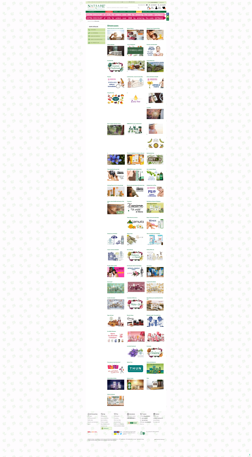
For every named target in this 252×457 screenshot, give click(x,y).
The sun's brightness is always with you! (135, 153)
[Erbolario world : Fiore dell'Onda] (155, 321)
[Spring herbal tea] (155, 159)
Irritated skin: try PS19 (151, 185)
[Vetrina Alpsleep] (115, 51)
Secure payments (104, 418)
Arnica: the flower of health (152, 76)
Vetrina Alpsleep (110, 44)
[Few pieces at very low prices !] (115, 368)
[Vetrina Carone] (135, 384)
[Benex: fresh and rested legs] (155, 224)
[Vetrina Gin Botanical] (155, 368)
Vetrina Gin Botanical (151, 362)
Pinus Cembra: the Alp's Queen (114, 123)
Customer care (104, 426)
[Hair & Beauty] (135, 256)
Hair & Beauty (130, 249)
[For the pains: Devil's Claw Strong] (135, 272)
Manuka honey (157, 11)
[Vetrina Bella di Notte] (115, 384)
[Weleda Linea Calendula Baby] (155, 35)
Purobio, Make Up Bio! (112, 265)
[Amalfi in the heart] (115, 304)
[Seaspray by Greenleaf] (115, 240)
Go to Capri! (109, 281)
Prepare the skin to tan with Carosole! (115, 28)
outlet (139, 11)
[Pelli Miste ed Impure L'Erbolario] (155, 208)
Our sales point (156, 422)
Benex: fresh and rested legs (153, 217)
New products (131, 11)
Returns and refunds (105, 424)
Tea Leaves (149, 265)
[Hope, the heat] (115, 321)
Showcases (122, 11)
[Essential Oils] (115, 67)
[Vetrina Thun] (135, 368)
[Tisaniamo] (135, 208)
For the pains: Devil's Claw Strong (134, 265)
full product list (141, 4)
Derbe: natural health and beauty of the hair (115, 201)
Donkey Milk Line (150, 249)
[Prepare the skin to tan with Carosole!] (115, 35)
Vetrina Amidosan (111, 394)
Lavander (149, 107)
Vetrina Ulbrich (130, 28)
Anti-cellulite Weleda (151, 169)
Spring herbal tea (150, 153)
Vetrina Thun (129, 362)
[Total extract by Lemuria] (135, 224)
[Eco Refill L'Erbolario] (115, 338)
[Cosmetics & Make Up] (135, 304)
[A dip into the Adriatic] (155, 288)
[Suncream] (155, 352)
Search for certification (96, 39)
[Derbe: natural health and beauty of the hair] (115, 209)
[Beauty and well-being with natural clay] (135, 191)
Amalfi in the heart (111, 297)
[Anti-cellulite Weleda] (155, 175)
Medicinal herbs (147, 11)
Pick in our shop (117, 420)
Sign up (159, 8)
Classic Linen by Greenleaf (113, 249)
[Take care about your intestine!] (155, 240)
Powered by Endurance (160, 439)
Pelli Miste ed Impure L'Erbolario (153, 201)
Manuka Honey (130, 315)
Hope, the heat (110, 315)
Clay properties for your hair (113, 169)
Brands (116, 11)
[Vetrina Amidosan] (115, 401)
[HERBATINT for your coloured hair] (135, 130)
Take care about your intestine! (153, 233)
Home (93, 21)
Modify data (90, 420)
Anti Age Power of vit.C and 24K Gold (115, 185)
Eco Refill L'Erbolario (111, 331)
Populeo (109, 76)
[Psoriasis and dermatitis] (155, 51)
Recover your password (93, 422)
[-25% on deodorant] (135, 51)
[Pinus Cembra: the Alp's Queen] (115, 130)
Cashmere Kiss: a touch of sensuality (135, 76)
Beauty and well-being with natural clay (135, 185)
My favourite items (92, 418)
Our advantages (117, 422)
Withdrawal (106, 428)
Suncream (149, 346)
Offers (109, 11)
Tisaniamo (129, 201)
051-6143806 (163, 4)
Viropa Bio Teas (110, 92)
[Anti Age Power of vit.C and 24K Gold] (115, 191)
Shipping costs (104, 416)
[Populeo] (115, 83)
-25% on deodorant (131, 44)
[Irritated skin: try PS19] (155, 191)
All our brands (94, 32)
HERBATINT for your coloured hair (134, 123)
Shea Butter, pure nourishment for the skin (155, 298)
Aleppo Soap (129, 233)
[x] (136, 65)
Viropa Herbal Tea (150, 60)
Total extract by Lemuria (132, 217)
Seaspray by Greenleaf (112, 233)
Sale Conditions (104, 420)
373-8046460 (154, 4)
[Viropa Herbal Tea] (155, 67)
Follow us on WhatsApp (119, 424)
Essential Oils (110, 60)
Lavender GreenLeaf (131, 346)
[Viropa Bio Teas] (115, 99)
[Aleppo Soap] (135, 240)
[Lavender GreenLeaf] (135, 352)
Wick (148, 378)
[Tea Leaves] (155, 272)
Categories (91, 11)
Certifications (116, 416)
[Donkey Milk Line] (155, 256)
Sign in (159, 7)
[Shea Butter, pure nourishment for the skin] (155, 305)
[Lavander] (155, 114)
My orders (90, 416)
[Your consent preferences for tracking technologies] (249, 454)
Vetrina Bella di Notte (111, 378)
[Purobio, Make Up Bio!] (115, 272)
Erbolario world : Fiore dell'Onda (153, 315)
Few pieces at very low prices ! (113, 362)
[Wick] (155, 384)
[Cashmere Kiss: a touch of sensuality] (135, 83)
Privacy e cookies (104, 422)
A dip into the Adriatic (151, 281)
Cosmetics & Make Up (131, 297)
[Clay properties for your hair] (115, 175)
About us (142, 424)
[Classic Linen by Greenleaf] (115, 256)
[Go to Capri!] (115, 288)
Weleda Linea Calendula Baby (153, 28)
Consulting (116, 418)
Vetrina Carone (130, 378)
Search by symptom (95, 36)
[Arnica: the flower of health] (155, 83)
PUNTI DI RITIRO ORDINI (119, 426)
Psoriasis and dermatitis (152, 44)
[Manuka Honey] (135, 321)
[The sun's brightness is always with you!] (135, 159)
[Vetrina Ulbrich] (135, 35)
